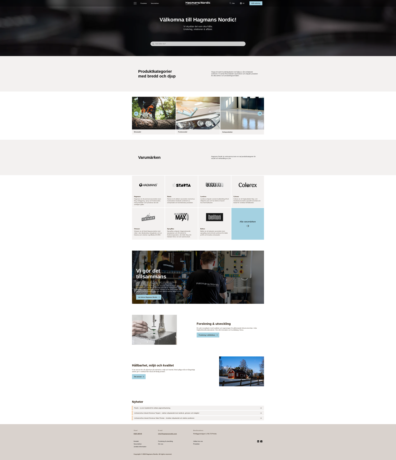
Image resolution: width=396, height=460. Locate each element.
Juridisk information (140, 446)
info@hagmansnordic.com (167, 434)
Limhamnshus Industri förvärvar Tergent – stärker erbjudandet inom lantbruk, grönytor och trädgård (166, 413)
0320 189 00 (138, 434)
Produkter (143, 3)
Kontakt (136, 441)
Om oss (160, 444)
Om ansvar (138, 376)
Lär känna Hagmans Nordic (147, 297)
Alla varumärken (248, 221)
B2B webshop (255, 3)
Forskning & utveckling (165, 441)
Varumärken (155, 3)
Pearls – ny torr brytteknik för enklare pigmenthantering (152, 408)
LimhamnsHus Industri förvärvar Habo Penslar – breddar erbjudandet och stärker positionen (164, 418)
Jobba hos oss (198, 441)
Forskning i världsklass (207, 335)
